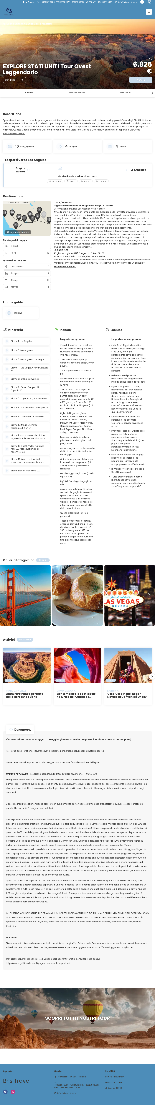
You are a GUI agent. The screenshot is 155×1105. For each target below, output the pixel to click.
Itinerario (126, 92)
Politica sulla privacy (114, 1077)
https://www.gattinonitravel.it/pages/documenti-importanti (38, 963)
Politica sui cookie (113, 1082)
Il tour (29, 92)
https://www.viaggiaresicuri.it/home (114, 947)
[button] (149, 12)
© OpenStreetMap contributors (16, 202)
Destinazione (77, 92)
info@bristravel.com (127, 2)
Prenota (141, 79)
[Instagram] (149, 2)
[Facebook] (142, 2)
